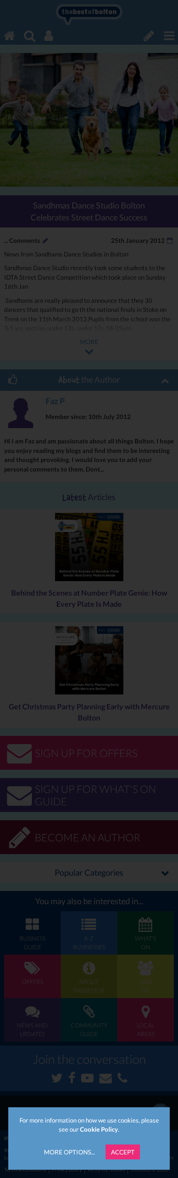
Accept (123, 1152)
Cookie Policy (99, 1129)
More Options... (69, 1152)
